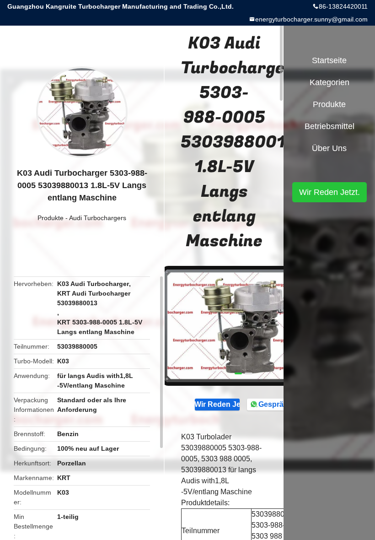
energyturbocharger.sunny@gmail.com (311, 19)
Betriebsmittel (329, 126)
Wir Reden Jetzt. (217, 404)
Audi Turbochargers (97, 217)
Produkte (51, 217)
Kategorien (329, 82)
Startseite (329, 60)
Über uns (329, 148)
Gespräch (275, 404)
